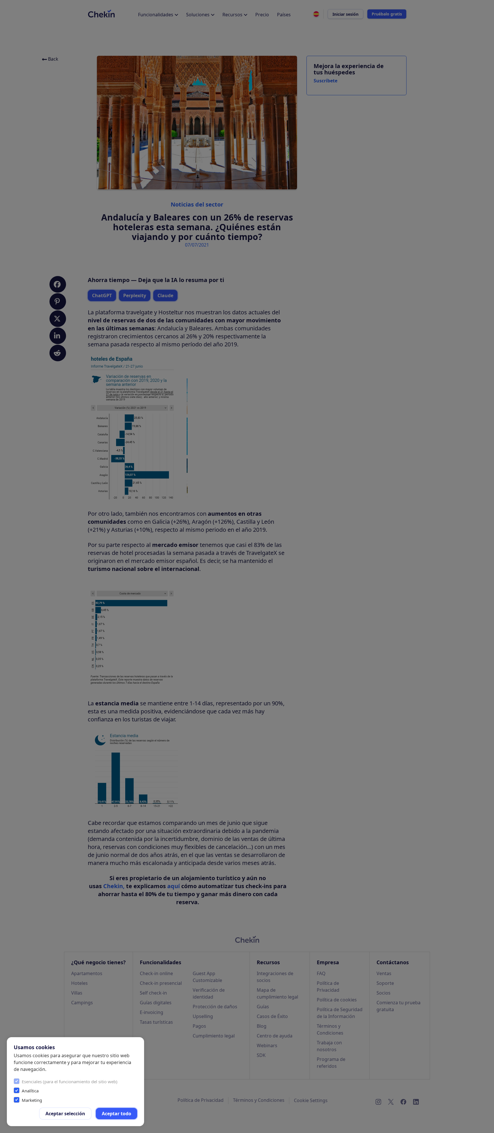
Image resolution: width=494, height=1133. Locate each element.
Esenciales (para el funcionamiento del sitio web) (69, 1081)
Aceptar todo (116, 1113)
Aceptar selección (65, 1113)
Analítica (30, 1091)
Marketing (32, 1100)
